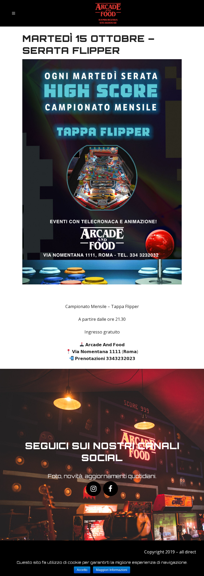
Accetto (82, 570)
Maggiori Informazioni (111, 570)
